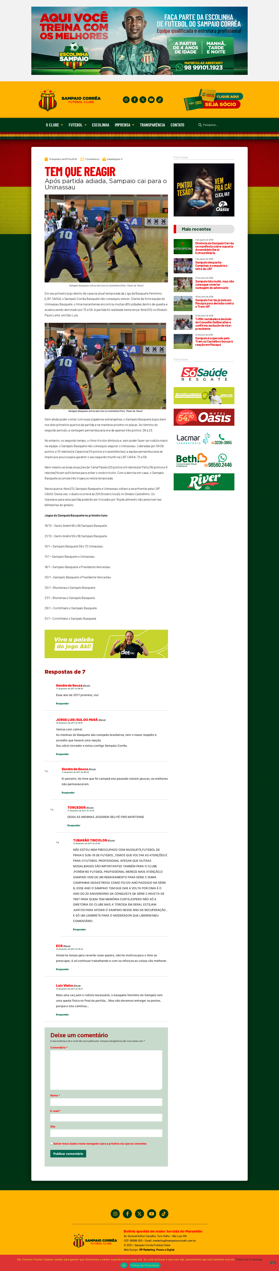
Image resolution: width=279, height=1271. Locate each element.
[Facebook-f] (134, 99)
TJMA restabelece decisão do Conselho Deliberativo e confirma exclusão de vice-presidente (213, 323)
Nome (55, 1095)
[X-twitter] (143, 99)
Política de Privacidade (249, 1259)
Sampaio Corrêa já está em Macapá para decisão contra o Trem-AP (214, 303)
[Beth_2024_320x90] (204, 471)
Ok (124, 1265)
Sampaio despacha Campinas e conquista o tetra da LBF (211, 265)
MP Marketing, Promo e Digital (156, 1249)
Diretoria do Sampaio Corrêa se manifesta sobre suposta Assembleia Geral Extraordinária (214, 248)
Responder (62, 703)
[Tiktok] (159, 99)
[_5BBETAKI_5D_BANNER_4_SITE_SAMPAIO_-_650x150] (106, 660)
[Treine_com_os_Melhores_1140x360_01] (139, 74)
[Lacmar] (204, 449)
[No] (273, 1262)
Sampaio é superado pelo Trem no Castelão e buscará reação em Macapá (214, 341)
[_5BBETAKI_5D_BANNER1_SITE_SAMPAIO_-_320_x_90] (204, 406)
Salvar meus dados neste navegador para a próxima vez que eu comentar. (100, 1143)
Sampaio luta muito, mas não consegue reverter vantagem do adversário (214, 284)
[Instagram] (126, 99)
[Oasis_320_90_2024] (204, 427)
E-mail (55, 1111)
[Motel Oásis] (204, 215)
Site (52, 1126)
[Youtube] (151, 99)
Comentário (59, 1047)
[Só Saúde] (204, 384)
